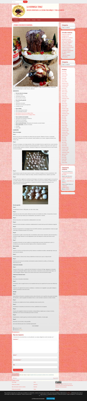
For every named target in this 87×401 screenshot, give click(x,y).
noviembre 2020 (65, 110)
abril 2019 (64, 142)
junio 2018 (64, 157)
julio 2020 (64, 117)
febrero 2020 (64, 125)
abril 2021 (64, 102)
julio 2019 (64, 137)
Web (14, 365)
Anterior (15, 378)
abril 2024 (64, 80)
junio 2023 (64, 88)
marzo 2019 (64, 144)
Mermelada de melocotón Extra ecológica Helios (25, 114)
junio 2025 (64, 71)
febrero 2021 (64, 105)
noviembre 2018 (65, 149)
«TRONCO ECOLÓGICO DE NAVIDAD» (23, 25)
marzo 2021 (64, 103)
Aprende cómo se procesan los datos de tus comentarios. (42, 375)
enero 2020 (64, 127)
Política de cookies (16, 384)
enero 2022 (64, 95)
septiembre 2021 (65, 98)
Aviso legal (14, 382)
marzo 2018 (64, 162)
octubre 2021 (65, 97)
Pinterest (28, 20)
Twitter (38, 20)
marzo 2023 (64, 90)
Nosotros (35, 384)
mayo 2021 (64, 100)
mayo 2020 (64, 120)
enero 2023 (64, 93)
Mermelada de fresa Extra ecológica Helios (24, 113)
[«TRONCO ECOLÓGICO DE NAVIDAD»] (35, 57)
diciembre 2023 (65, 83)
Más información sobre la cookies (18, 387)
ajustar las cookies (36, 394)
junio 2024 (64, 76)
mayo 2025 (64, 73)
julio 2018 (64, 155)
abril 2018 (64, 161)
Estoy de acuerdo (50, 398)
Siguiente (55, 378)
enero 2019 (64, 145)
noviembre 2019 (65, 130)
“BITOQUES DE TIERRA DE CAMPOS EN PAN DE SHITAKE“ (68, 46)
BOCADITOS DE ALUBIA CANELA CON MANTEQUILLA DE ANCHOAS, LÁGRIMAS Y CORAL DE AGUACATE (67, 42)
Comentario (15, 339)
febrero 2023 (64, 91)
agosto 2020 (64, 115)
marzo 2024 (64, 81)
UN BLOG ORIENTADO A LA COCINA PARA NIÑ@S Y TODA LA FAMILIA (45, 10)
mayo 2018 (64, 159)
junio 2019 (64, 139)
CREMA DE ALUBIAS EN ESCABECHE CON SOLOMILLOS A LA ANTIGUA (67, 36)
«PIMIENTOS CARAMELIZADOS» (65, 186)
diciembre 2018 (65, 147)
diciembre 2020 (65, 108)
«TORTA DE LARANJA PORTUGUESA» (66, 56)
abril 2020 (64, 122)
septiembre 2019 (65, 134)
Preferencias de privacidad (38, 398)
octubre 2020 (65, 112)
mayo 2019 (64, 140)
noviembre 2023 (65, 85)
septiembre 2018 (65, 152)
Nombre (15, 355)
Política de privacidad (16, 389)
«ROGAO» (67, 189)
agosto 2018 (64, 154)
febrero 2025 (64, 75)
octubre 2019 (65, 132)
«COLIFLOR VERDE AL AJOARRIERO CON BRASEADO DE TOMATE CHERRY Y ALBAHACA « (67, 51)
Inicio (35, 382)
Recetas (20, 329)
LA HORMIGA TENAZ (34, 6)
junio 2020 (64, 118)
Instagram (22, 20)
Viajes (35, 389)
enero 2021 (64, 107)
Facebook (16, 20)
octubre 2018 (65, 150)
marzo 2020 (64, 123)
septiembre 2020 (65, 113)
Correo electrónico (17, 360)
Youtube (33, 20)
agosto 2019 (64, 135)
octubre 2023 (65, 86)
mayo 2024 (64, 78)
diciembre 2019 (65, 129)
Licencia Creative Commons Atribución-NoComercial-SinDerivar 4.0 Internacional (64, 385)
